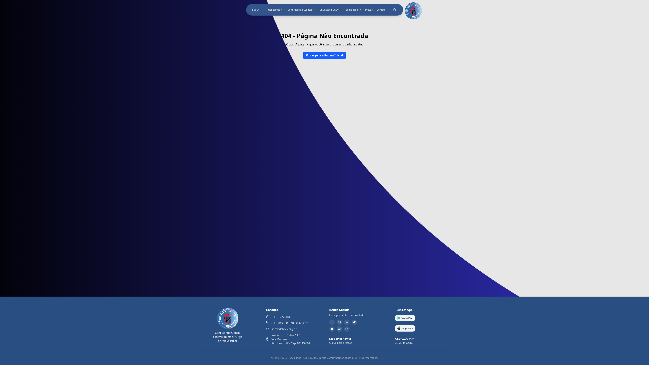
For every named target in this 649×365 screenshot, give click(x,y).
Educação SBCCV (329, 9)
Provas (369, 9)
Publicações (273, 9)
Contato (381, 9)
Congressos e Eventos (300, 9)
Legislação (352, 9)
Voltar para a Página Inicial (324, 55)
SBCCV (255, 9)
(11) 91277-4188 (281, 317)
